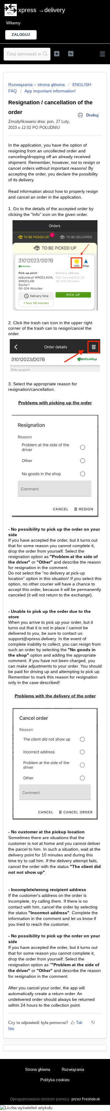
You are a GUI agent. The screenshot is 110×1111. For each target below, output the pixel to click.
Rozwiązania (73, 1069)
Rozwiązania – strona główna (37, 84)
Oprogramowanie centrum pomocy (40, 1099)
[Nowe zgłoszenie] (56, 53)
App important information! (50, 91)
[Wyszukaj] (45, 54)
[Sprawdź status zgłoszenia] (70, 53)
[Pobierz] (44, 567)
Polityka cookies (55, 1080)
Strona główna (37, 1069)
